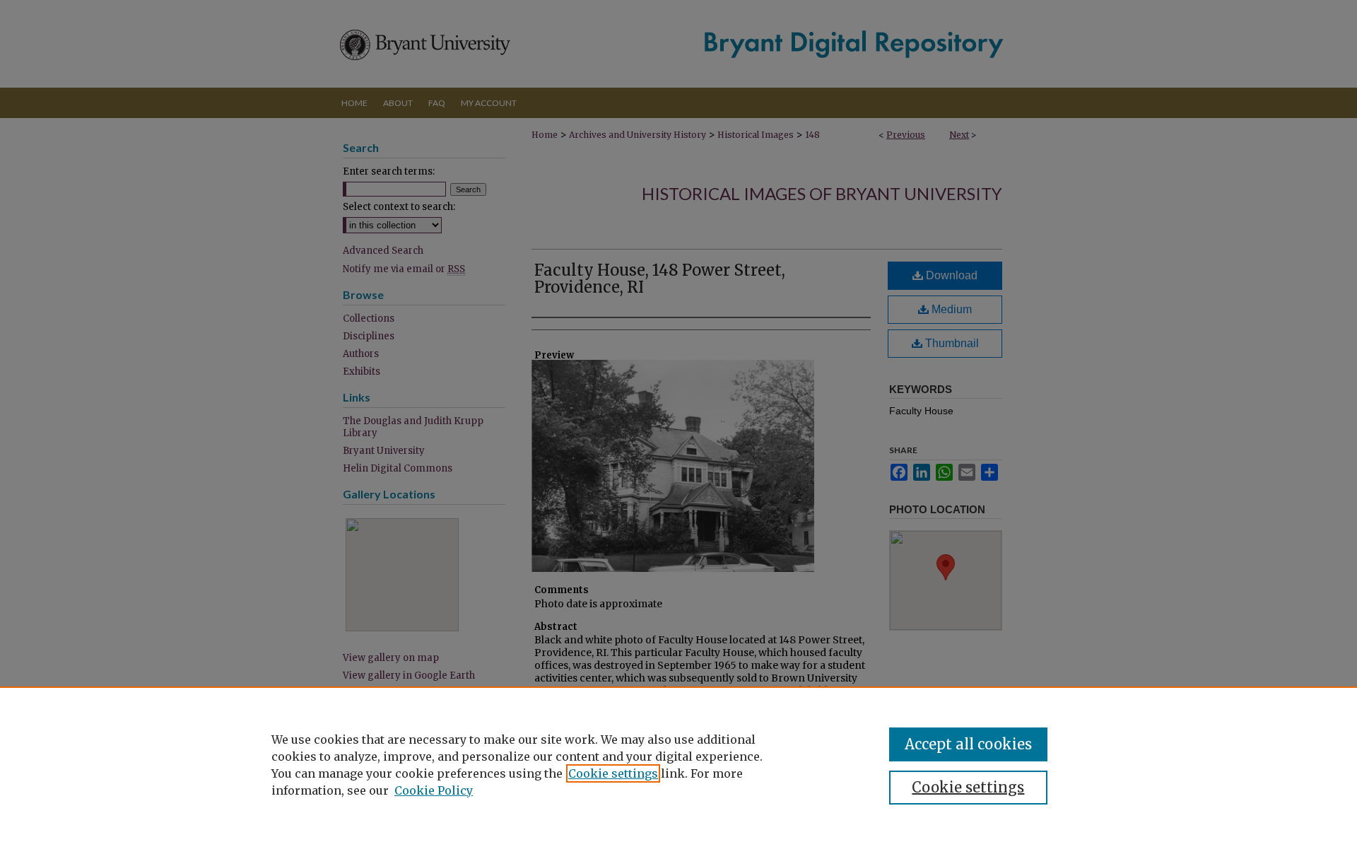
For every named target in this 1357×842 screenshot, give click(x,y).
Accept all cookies (968, 744)
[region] (678, 764)
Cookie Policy (433, 790)
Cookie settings (613, 773)
